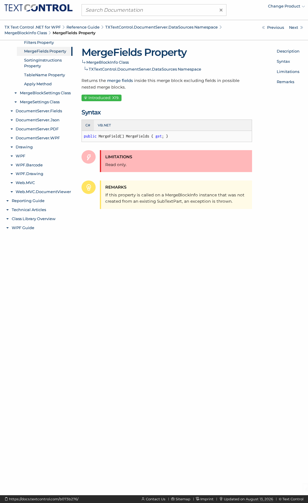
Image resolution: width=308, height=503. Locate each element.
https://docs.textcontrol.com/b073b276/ (44, 499)
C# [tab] (87, 125)
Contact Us (155, 499)
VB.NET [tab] (104, 125)
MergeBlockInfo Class (26, 32)
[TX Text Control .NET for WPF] (38, 7)
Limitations (288, 71)
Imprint (207, 499)
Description (288, 51)
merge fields (120, 80)
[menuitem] (252, 7)
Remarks (285, 81)
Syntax (283, 61)
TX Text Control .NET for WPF (33, 27)
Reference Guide (83, 27)
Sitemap (183, 499)
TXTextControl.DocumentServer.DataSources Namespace (161, 27)
